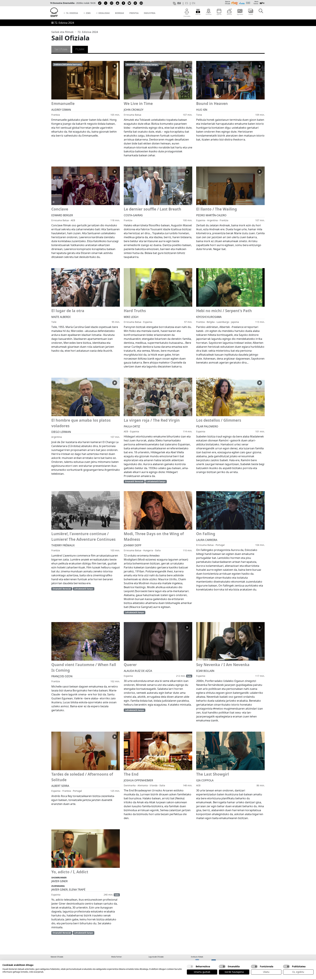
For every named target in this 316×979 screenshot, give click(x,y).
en (193, 3)
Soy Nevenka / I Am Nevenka (223, 664)
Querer (130, 664)
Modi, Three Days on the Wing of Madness (154, 536)
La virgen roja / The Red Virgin (152, 420)
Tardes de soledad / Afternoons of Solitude (82, 777)
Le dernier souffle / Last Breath (152, 209)
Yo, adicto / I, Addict (69, 871)
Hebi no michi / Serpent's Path (224, 310)
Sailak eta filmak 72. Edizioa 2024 (74, 32)
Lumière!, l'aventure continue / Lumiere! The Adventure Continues (83, 536)
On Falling (205, 533)
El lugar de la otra (67, 310)
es (186, 3)
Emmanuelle (63, 103)
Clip (115, 69)
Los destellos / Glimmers (218, 420)
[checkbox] (190, 966)
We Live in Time (138, 103)
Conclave (59, 209)
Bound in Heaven (212, 103)
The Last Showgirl (212, 774)
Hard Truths (135, 310)
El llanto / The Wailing (216, 209)
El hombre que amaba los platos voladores (81, 423)
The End (131, 774)
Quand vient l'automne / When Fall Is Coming (83, 667)
